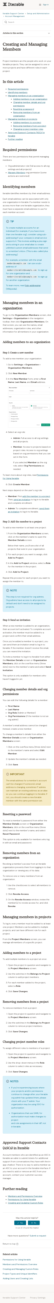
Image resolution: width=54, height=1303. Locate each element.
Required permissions (18, 89)
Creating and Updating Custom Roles (25, 1203)
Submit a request (38, 1235)
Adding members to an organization (30, 99)
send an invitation (22, 499)
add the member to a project (36, 496)
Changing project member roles (28, 129)
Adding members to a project (27, 122)
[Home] (13, 5)
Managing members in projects (22, 119)
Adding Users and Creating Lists (18, 1278)
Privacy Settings (37, 1297)
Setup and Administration (38, 13)
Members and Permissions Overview (25, 1196)
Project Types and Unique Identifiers (20, 1273)
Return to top (9, 1243)
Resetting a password (23, 109)
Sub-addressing (32, 285)
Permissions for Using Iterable (22, 1199)
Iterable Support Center (13, 13)
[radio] (20, 1223)
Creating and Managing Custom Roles (20, 1269)
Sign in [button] (46, 4)
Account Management (15, 16)
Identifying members (17, 92)
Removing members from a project (29, 126)
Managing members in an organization (26, 95)
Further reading (15, 139)
